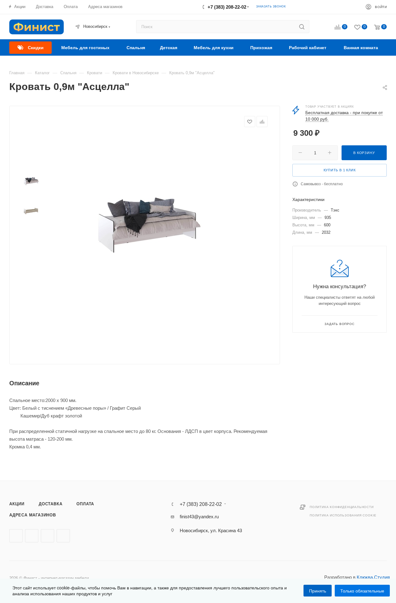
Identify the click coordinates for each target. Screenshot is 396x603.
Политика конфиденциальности (342, 507)
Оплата (85, 504)
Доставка (50, 504)
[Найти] (301, 26)
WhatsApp (63, 535)
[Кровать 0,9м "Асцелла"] (146, 215)
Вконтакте (16, 535)
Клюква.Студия (373, 577)
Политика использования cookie (343, 515)
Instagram (47, 535)
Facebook (31, 535)
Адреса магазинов (32, 515)
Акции (16, 504)
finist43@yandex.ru (199, 516)
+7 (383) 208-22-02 (227, 7)
